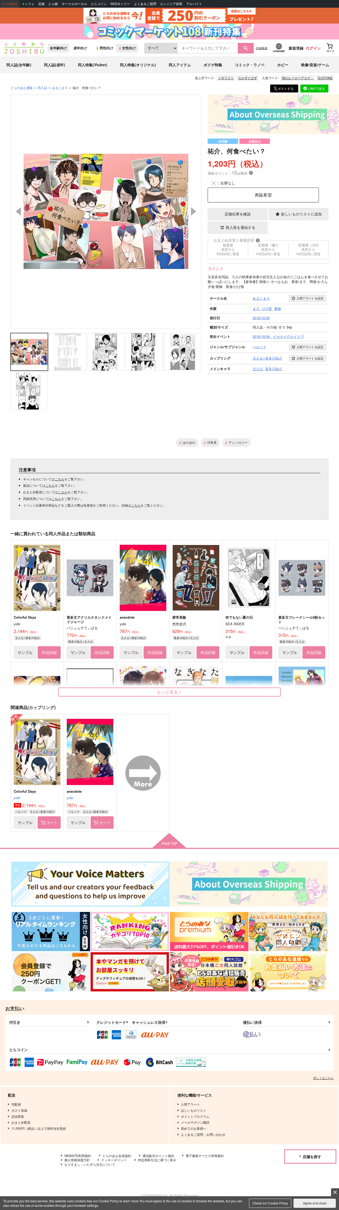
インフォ (28, 4)
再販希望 (263, 195)
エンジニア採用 (171, 4)
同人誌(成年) (54, 64)
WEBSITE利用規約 (77, 1155)
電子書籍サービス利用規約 (205, 1155)
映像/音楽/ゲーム (315, 64)
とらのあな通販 (22, 87)
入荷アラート (310, 298)
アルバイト (194, 4)
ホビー (282, 64)
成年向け (80, 48)
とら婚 (53, 4)
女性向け (129, 48)
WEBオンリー (120, 4)
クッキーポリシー (114, 1160)
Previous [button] (18, 211)
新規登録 (296, 48)
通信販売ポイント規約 (158, 1155)
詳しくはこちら (323, 1078)
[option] (106, 211)
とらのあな (10, 4)
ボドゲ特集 (213, 64)
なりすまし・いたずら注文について (89, 1164)
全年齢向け (58, 48)
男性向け (106, 48)
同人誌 (42, 87)
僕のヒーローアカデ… (298, 78)
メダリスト (226, 78)
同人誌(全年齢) (18, 64)
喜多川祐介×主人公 (80, 641)
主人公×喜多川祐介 (27, 638)
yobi (17, 797)
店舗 (41, 4)
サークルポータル (74, 4)
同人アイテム (180, 64)
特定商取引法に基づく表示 (157, 1160)
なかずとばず (247, 78)
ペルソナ (21, 811)
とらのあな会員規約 (116, 1155)
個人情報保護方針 (77, 1160)
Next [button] (193, 211)
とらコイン (99, 4)
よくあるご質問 (145, 4)
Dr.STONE (325, 78)
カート (52, 822)
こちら (59, 479)
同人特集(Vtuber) (92, 64)
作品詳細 (49, 652)
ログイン (313, 48)
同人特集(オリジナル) (138, 64)
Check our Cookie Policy (270, 1203)
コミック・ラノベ (250, 64)
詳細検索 (261, 48)
